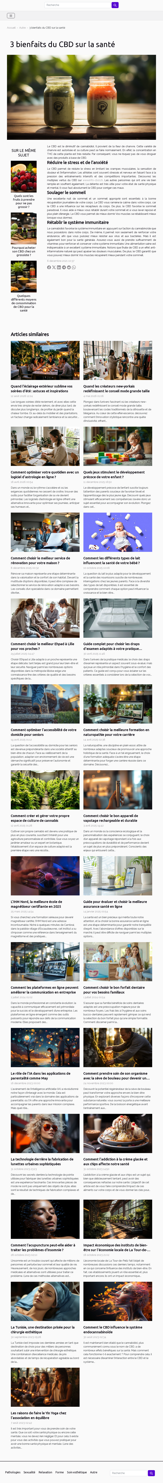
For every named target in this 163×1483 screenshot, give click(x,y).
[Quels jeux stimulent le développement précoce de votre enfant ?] (117, 446)
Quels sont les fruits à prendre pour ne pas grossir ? (24, 201)
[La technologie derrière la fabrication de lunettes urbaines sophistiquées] (45, 1133)
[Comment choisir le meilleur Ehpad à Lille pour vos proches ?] (45, 617)
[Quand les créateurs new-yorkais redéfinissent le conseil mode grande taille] (117, 360)
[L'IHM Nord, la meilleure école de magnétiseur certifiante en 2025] (45, 875)
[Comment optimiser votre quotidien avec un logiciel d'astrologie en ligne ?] (45, 446)
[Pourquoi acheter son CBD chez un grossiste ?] (24, 228)
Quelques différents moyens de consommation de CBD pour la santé (23, 303)
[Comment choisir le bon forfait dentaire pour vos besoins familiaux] (117, 961)
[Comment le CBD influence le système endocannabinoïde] (117, 1301)
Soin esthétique (77, 1472)
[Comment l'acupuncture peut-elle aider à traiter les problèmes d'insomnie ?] (45, 1219)
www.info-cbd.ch (93, 180)
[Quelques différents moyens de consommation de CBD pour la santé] (24, 276)
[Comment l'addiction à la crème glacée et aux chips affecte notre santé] (117, 1133)
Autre (22, 27)
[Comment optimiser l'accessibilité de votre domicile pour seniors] (45, 703)
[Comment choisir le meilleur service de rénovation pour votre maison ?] (45, 532)
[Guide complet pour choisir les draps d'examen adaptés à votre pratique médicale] (117, 617)
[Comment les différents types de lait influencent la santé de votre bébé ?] (117, 532)
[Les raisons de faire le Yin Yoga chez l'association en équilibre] (45, 1386)
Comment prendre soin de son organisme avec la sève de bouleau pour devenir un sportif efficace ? (115, 1078)
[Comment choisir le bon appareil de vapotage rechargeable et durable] (117, 789)
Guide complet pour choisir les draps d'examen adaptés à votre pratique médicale (111, 648)
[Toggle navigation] (11, 15)
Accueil (11, 27)
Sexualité (29, 1472)
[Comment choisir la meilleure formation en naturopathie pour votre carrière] (117, 703)
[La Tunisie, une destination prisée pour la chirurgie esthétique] (45, 1301)
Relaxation (45, 1472)
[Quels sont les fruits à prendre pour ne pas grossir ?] (24, 176)
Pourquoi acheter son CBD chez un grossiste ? (24, 251)
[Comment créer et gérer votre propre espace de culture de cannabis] (45, 789)
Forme (59, 1472)
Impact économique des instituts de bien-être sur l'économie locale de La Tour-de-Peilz (115, 1249)
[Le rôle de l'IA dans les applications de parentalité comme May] (45, 1047)
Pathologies (12, 1472)
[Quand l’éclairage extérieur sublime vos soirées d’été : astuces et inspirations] (45, 360)
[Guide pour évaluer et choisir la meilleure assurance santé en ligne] (117, 875)
